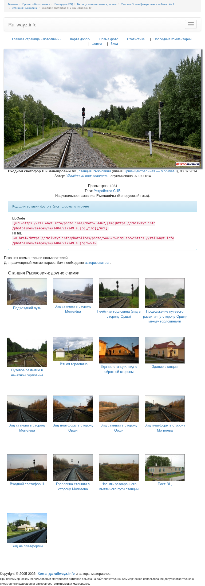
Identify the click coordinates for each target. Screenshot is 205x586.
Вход (114, 43)
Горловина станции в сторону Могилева (73, 486)
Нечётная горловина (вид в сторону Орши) (119, 314)
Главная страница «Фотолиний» (36, 39)
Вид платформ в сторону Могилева (164, 427)
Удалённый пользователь (87, 175)
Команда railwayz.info (56, 573)
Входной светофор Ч (27, 483)
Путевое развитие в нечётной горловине (27, 372)
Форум (97, 43)
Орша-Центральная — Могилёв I (150, 170)
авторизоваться (97, 262)
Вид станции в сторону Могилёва (73, 309)
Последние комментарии (172, 39)
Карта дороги (80, 39)
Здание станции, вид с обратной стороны (119, 369)
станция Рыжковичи (95, 170)
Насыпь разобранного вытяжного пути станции (119, 486)
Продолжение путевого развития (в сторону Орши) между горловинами (165, 316)
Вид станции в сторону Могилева (27, 427)
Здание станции (165, 366)
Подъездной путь (27, 307)
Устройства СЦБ (107, 190)
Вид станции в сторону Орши (118, 427)
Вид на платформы (27, 545)
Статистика (136, 39)
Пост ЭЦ (165, 483)
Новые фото (108, 39)
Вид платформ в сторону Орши (73, 427)
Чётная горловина (73, 363)
